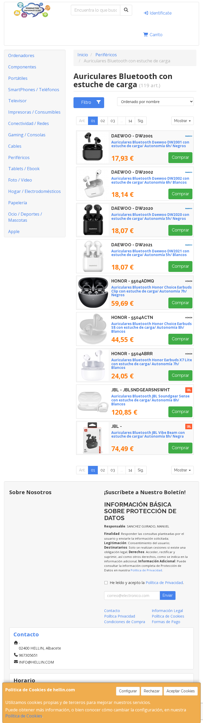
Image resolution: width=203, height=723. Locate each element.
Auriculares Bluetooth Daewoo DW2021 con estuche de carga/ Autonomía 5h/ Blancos (150, 253)
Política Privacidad (119, 616)
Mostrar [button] (181, 121)
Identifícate (160, 13)
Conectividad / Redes (28, 123)
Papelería (17, 203)
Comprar (180, 157)
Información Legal (167, 610)
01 (93, 121)
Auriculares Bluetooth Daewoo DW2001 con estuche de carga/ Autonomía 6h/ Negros (150, 144)
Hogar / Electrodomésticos (34, 191)
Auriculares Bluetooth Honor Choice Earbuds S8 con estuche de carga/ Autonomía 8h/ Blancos (151, 327)
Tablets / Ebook (24, 169)
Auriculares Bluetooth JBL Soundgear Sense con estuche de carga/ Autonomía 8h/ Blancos (150, 400)
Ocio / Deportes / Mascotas (25, 217)
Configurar (128, 691)
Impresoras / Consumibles (34, 112)
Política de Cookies (23, 716)
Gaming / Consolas (26, 135)
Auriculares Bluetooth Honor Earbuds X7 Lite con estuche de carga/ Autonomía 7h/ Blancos (151, 364)
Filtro (86, 102)
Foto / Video (20, 180)
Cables (14, 146)
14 (130, 121)
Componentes (22, 67)
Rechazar (152, 691)
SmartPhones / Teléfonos (33, 89)
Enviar (168, 595)
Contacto (112, 610)
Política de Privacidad (146, 570)
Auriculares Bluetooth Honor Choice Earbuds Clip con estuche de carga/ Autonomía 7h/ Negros (151, 291)
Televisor (17, 101)
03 (112, 121)
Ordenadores (21, 55)
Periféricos (19, 157)
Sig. (141, 121)
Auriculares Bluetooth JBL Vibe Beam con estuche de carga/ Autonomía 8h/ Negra (148, 434)
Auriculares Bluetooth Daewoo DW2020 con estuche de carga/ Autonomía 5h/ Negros (150, 216)
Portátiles (17, 78)
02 (102, 121)
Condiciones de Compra (124, 621)
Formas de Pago (166, 621)
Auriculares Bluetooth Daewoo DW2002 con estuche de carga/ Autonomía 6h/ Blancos (150, 180)
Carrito (156, 34)
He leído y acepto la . (147, 582)
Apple (14, 231)
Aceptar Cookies (181, 691)
